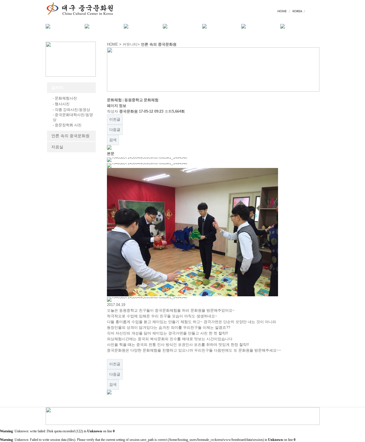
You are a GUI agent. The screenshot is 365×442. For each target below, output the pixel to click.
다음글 (114, 129)
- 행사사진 (61, 104)
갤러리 (57, 88)
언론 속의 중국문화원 (70, 136)
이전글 (114, 119)
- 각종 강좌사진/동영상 (71, 110)
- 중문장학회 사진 (67, 125)
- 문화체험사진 (65, 98)
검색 (113, 140)
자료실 (57, 147)
